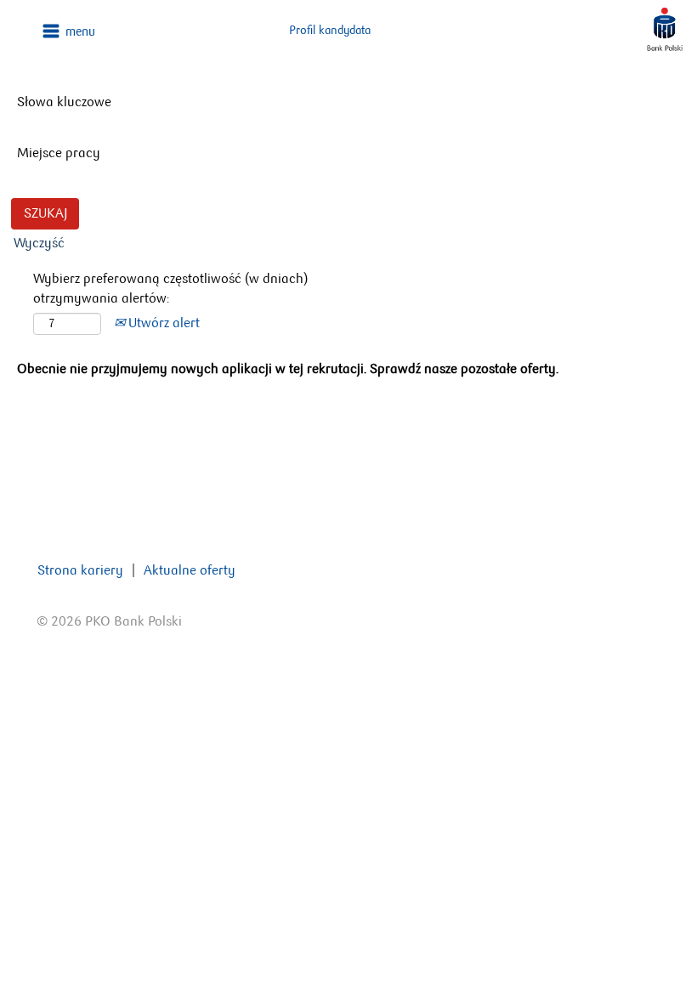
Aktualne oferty (189, 570)
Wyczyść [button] (39, 243)
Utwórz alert (162, 322)
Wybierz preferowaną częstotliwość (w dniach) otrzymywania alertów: (170, 288)
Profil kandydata (330, 30)
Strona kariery (80, 570)
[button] (116, 31)
